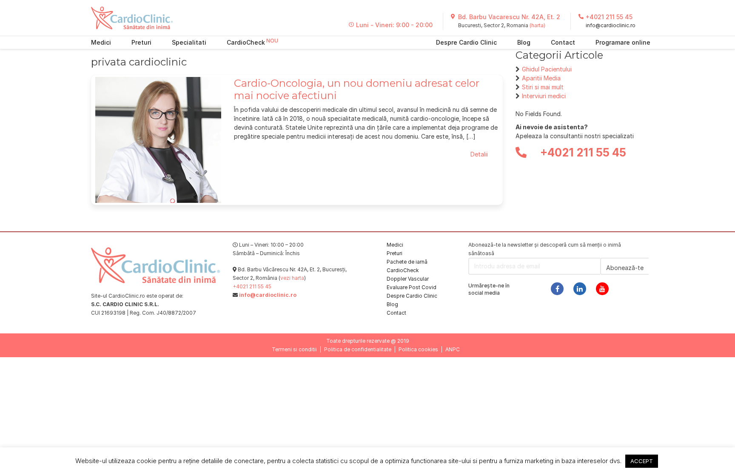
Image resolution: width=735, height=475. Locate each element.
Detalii (479, 154)
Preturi (141, 42)
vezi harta (292, 278)
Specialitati (189, 42)
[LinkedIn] (579, 288)
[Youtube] (602, 288)
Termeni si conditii (294, 349)
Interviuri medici (544, 96)
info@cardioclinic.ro (610, 25)
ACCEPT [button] (641, 461)
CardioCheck (246, 42)
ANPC (452, 349)
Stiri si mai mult (543, 87)
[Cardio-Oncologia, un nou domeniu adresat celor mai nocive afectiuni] (158, 139)
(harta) (537, 25)
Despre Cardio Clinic (466, 42)
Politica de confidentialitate (357, 349)
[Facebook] (557, 288)
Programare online (622, 42)
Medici (101, 42)
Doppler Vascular (408, 279)
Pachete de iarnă (407, 262)
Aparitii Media (541, 78)
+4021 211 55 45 (609, 16)
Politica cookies (418, 349)
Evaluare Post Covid (411, 287)
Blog (523, 42)
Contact (563, 42)
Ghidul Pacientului (547, 69)
